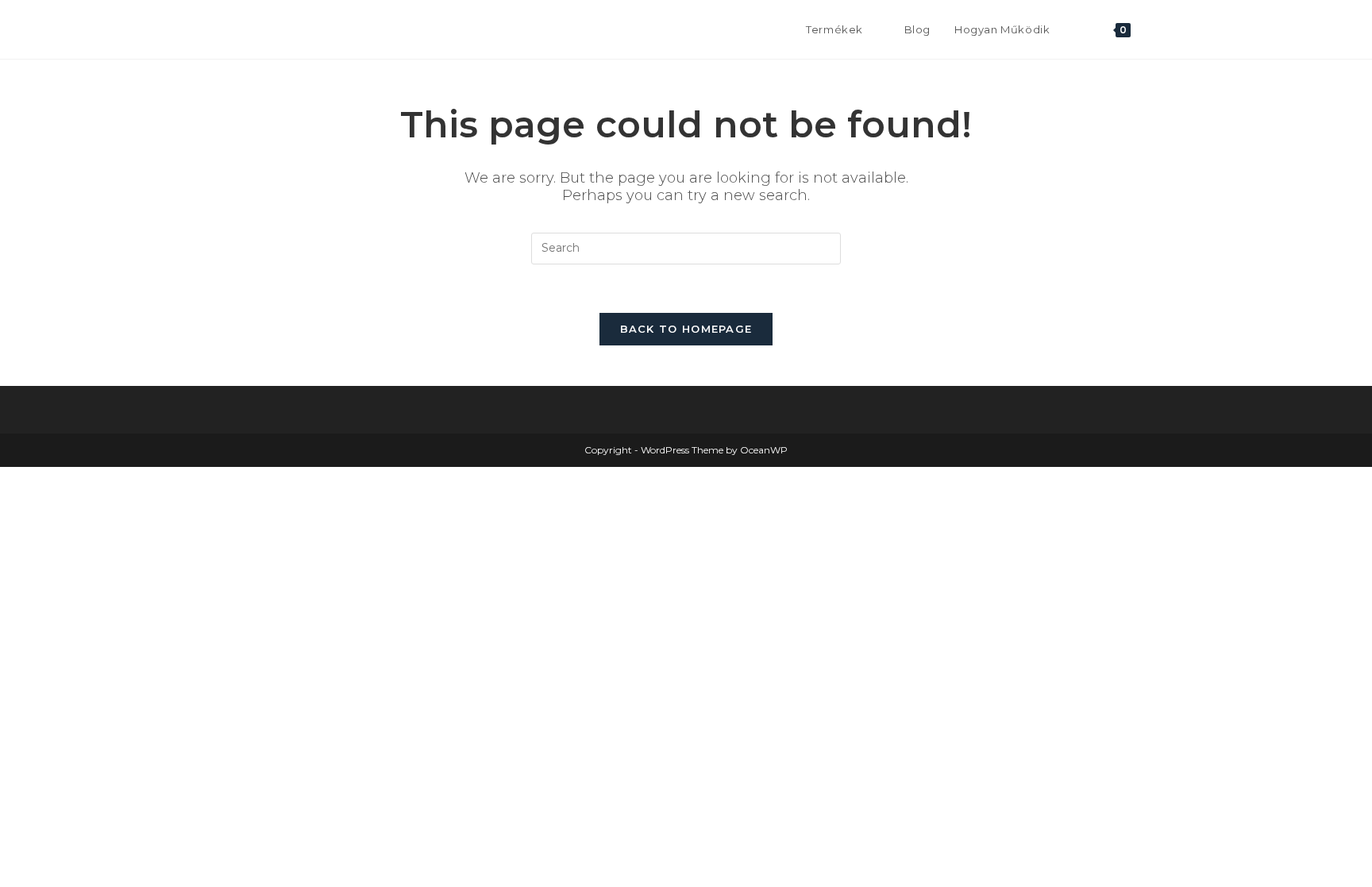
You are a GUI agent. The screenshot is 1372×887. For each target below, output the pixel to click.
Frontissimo (266, 28)
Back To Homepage (686, 328)
